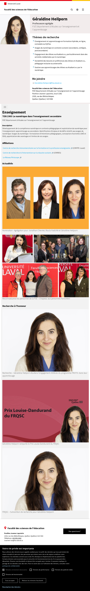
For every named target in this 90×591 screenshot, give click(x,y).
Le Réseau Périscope (11, 157)
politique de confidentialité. (11, 566)
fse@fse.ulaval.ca (16, 540)
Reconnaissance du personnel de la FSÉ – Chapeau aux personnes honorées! (36, 298)
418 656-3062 (16, 538)
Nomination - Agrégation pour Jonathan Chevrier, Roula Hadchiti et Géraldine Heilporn (40, 230)
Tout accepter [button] (10, 581)
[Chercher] (72, 9)
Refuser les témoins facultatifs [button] (32, 581)
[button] (11, 587)
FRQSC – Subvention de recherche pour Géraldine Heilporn (28, 512)
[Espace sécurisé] (77, 9)
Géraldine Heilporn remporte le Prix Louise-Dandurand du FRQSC (30, 443)
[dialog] (45, 568)
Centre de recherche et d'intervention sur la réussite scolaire (27, 153)
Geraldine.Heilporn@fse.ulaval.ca (48, 83)
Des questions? (75, 531)
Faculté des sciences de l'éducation (21, 9)
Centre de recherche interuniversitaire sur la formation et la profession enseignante (36, 148)
